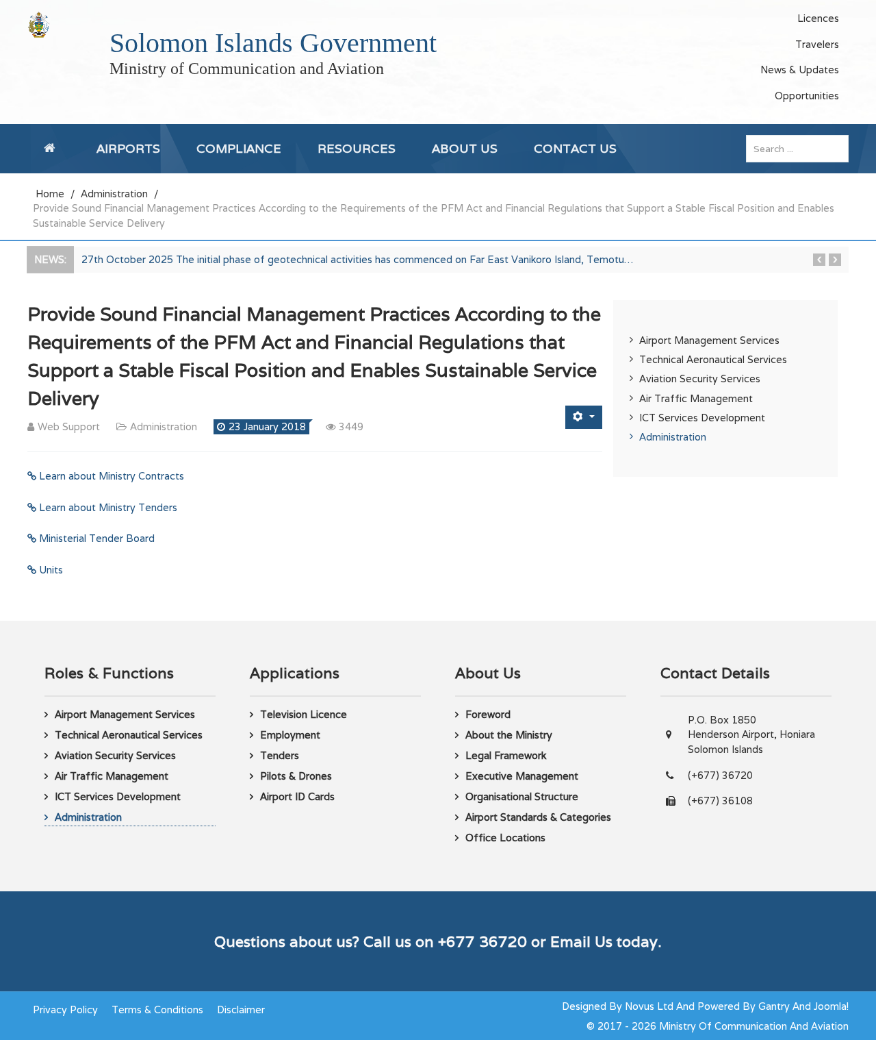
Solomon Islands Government (273, 42)
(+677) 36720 (720, 775)
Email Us (581, 941)
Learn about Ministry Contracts (110, 475)
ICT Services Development (702, 417)
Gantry (774, 1006)
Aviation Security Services (699, 378)
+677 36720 (482, 941)
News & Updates (799, 69)
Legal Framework (505, 755)
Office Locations (505, 837)
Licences (818, 18)
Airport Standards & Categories (538, 817)
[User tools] (583, 417)
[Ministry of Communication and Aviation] (38, 24)
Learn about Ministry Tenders (106, 507)
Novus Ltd (649, 1006)
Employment (290, 734)
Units (49, 569)
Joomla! (831, 1006)
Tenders (279, 755)
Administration (672, 436)
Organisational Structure (521, 796)
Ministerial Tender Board (95, 538)
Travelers (817, 44)
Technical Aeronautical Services (713, 359)
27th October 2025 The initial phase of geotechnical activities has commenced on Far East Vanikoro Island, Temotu (357, 259)
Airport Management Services (709, 340)
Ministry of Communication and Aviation (247, 68)
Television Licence (303, 714)
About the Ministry (508, 734)
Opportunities (807, 95)
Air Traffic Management (696, 398)
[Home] (52, 149)
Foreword (488, 714)
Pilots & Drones (296, 775)
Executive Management (521, 775)
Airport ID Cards (297, 796)
